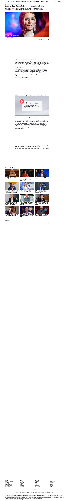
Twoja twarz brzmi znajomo (8, 485)
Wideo (47, 1)
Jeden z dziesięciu (37, 481)
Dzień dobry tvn (7, 483)
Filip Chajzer (51, 485)
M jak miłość (21, 483)
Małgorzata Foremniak (52, 481)
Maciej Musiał (51, 486)
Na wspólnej (21, 481)
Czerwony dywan (36, 1)
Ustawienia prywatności (49, 492)
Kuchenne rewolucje (37, 485)
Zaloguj (60, 1)
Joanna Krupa (51, 484)
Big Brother (36, 484)
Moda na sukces (22, 485)
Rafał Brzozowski (52, 482)
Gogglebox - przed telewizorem (9, 481)
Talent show (23, 1)
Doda (50, 483)
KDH (8, 39)
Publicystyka (29, 1)
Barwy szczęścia (22, 482)
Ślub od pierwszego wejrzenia (8, 484)
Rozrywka (18, 1)
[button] (56, 1)
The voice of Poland (37, 486)
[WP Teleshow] (12, 1)
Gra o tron (21, 484)
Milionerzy (36, 482)
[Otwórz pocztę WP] (54, 1)
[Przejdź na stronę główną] (6, 2)
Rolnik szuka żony (7, 482)
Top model (36, 483)
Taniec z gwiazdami (7, 486)
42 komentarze (41, 39)
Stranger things (22, 486)
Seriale (42, 1)
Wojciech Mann (37, 62)
